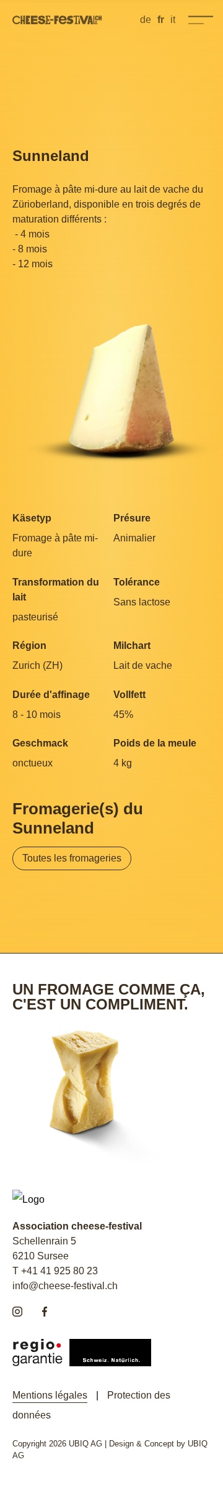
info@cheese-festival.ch (65, 1285)
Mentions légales (49, 1395)
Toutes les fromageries (71, 858)
